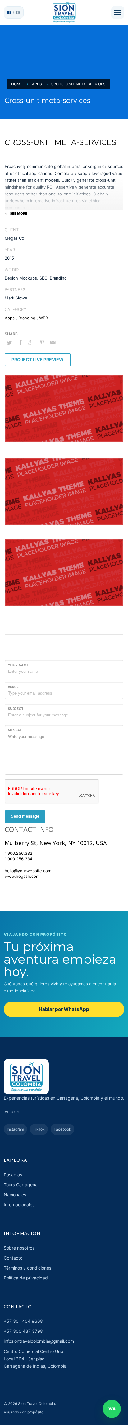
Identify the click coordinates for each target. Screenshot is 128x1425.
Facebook (62, 1129)
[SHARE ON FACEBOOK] (20, 342)
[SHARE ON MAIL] (52, 342)
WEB (43, 317)
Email (13, 687)
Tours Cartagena (21, 1184)
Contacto (13, 1257)
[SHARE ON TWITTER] (9, 342)
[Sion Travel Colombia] (64, 12)
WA (112, 1408)
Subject (16, 709)
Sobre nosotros (19, 1247)
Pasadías (13, 1174)
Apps (10, 317)
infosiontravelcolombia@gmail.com (39, 1341)
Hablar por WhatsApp (64, 1009)
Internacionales (19, 1204)
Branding (26, 317)
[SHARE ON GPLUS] (31, 342)
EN (18, 12)
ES (9, 12)
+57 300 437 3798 (23, 1331)
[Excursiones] (117, 12)
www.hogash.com (22, 876)
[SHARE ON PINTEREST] (42, 342)
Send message (25, 816)
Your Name (18, 665)
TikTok (39, 1129)
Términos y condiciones (27, 1267)
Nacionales (15, 1194)
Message (16, 730)
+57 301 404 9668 (23, 1321)
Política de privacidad (26, 1277)
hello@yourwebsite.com (28, 870)
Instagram (15, 1129)
